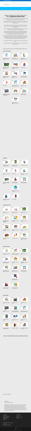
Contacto (17, 416)
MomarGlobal (20, 429)
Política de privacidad (19, 417)
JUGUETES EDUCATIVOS (6, 417)
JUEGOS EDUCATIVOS (6, 416)
